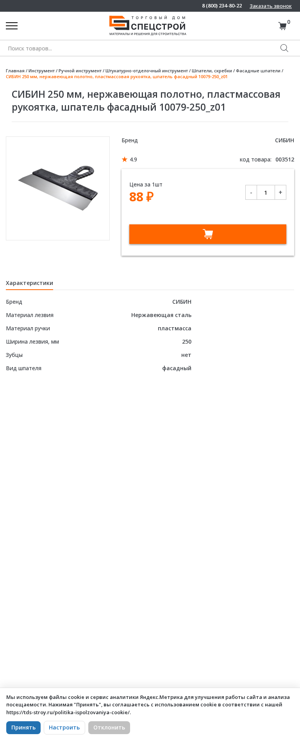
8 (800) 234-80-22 (222, 5)
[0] (282, 26)
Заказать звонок (271, 5)
